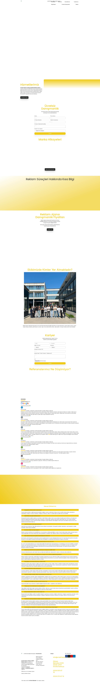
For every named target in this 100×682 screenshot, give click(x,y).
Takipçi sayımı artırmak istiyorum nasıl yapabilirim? (34, 586)
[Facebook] (66, 656)
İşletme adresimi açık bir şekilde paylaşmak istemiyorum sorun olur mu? (39, 541)
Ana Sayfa (53, 1)
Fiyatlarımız (76, 1)
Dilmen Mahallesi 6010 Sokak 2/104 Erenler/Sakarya (58, 663)
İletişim (77, 4)
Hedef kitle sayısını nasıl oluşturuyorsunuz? (33, 524)
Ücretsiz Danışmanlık (66, 4)
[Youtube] (71, 656)
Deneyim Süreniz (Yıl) (38, 349)
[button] (21, 383)
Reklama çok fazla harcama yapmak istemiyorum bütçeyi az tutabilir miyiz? (39, 550)
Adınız (35, 116)
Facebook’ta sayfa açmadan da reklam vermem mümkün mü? (37, 598)
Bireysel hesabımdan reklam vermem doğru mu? (34, 591)
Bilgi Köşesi (53, 4)
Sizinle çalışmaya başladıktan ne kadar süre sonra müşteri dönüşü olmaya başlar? (41, 607)
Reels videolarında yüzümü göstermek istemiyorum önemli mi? (37, 535)
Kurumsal (60, 1)
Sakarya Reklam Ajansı (25, 673)
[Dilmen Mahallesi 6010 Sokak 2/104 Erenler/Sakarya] (52, 661)
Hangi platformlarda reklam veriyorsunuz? (33, 510)
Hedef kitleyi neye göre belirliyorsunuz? (32, 515)
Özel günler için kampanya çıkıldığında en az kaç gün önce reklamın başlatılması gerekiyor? (43, 554)
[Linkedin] (74, 656)
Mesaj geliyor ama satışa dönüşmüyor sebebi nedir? (34, 561)
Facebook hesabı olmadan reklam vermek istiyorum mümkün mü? (38, 574)
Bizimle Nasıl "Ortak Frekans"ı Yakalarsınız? (43, 353)
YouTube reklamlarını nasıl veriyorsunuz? (32, 568)
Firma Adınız (52, 116)
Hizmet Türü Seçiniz (38, 128)
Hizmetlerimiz (67, 1)
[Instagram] (69, 656)
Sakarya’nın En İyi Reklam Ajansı (27, 671)
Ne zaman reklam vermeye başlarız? (31, 530)
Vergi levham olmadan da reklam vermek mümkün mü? (35, 581)
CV (35, 359)
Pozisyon (52, 345)
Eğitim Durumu (37, 345)
